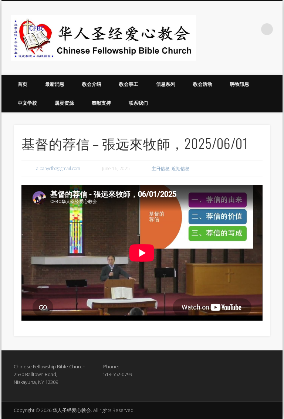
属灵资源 (64, 102)
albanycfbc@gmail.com (58, 168)
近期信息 (180, 168)
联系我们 (138, 102)
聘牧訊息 (239, 84)
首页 (22, 84)
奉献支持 (101, 102)
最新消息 (54, 84)
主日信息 (160, 168)
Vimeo (252, 29)
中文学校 (27, 102)
